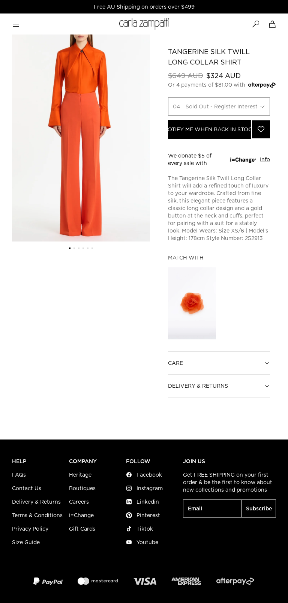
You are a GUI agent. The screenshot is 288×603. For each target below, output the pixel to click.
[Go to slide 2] (74, 248)
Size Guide (26, 542)
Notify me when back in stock (209, 129)
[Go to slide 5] (87, 248)
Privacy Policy (30, 528)
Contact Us (26, 488)
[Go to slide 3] (79, 248)
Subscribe (259, 508)
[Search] (256, 24)
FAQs (19, 474)
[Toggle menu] (16, 24)
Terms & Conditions (37, 515)
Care (175, 363)
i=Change (81, 515)
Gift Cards (82, 528)
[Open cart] (272, 24)
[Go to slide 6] (92, 248)
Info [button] (265, 159)
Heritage (80, 474)
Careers (79, 502)
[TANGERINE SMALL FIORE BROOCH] (192, 303)
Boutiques (82, 488)
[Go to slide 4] (83, 248)
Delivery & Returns (198, 386)
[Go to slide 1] (69, 248)
